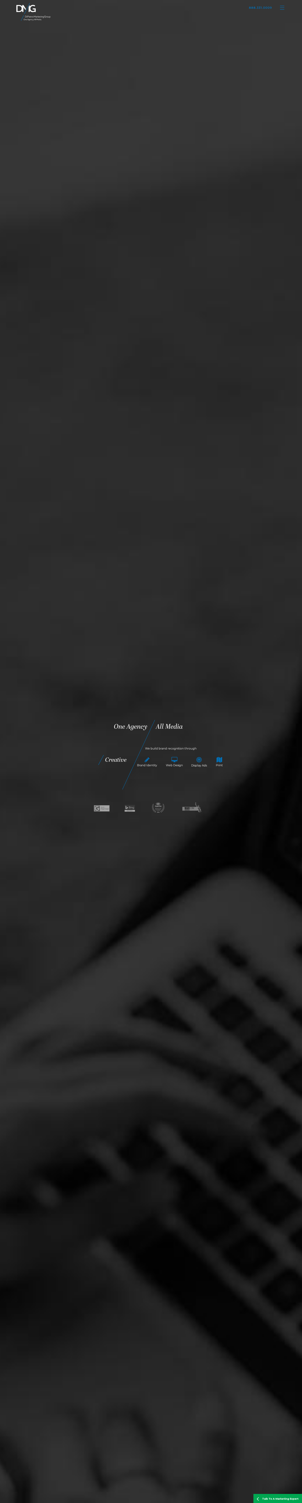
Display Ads (202, 765)
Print (222, 765)
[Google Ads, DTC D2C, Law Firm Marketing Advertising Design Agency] (33, 11)
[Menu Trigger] (282, 7)
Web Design (177, 765)
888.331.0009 (260, 7)
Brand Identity (150, 765)
